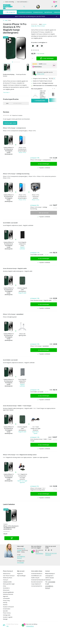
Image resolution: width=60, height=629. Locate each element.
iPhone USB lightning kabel (10, 317)
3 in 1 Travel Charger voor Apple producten (35, 428)
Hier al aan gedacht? (36, 88)
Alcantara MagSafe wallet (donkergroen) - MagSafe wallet (17, 271)
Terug (5, 20)
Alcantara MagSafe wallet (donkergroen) (22, 289)
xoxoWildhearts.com (36, 575)
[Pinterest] (51, 550)
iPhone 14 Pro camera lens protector (35, 196)
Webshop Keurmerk (8, 594)
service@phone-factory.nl (21, 557)
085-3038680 (21, 549)
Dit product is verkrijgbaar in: (39, 42)
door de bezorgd (44, 85)
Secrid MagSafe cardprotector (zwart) (22, 243)
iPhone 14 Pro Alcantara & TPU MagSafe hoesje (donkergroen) (10, 527)
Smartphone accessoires (25, 12)
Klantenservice (6, 573)
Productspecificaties (21, 74)
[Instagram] (48, 550)
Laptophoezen (48, 12)
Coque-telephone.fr (36, 584)
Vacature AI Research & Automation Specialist (8, 609)
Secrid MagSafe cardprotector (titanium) (22, 381)
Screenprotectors (38, 12)
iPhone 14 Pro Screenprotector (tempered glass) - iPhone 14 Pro (19, 130)
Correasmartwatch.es (36, 586)
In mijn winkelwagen (48, 58)
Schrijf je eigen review (10, 123)
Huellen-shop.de (35, 577)
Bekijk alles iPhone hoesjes (38, 26)
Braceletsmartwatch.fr (36, 582)
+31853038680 (51, 582)
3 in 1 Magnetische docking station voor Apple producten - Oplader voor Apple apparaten (25, 457)
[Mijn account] (52, 7)
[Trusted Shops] (38, 7)
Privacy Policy (6, 600)
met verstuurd (42, 81)
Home (9, 20)
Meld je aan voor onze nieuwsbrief (51, 554)
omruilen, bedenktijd (43, 83)
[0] (55, 7)
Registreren (20, 573)
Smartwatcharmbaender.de (38, 580)
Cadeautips (57, 12)
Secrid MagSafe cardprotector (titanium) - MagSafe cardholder (19, 362)
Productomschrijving (8, 74)
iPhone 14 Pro (40, 74)
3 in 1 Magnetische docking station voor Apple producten (22, 476)
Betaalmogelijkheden (8, 592)
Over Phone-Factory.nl (8, 575)
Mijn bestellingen (21, 575)
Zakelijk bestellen (7, 582)
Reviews (5, 76)
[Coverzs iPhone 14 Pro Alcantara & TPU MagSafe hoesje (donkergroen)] (11, 515)
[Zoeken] (24, 6)
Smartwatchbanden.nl (36, 573)
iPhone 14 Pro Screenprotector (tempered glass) (22, 149)
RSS (8, 626)
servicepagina (20, 562)
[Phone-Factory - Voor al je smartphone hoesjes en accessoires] (8, 6)
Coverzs (44, 24)
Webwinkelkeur (39, 553)
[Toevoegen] (11, 538)
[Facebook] (45, 550)
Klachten (5, 604)
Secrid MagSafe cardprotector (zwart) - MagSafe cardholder (18, 225)
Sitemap (5, 602)
